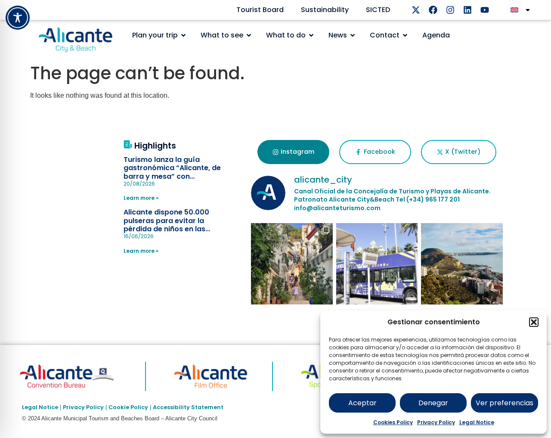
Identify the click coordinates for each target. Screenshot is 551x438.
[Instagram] (450, 10)
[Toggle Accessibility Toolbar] (17, 17)
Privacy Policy (436, 422)
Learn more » (141, 198)
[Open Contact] (405, 35)
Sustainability (325, 10)
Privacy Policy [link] (83, 407)
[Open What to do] (311, 35)
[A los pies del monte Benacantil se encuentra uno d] (292, 264)
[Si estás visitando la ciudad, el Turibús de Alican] (377, 264)
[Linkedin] (467, 10)
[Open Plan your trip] (183, 35)
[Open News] (352, 35)
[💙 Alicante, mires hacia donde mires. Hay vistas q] (462, 264)
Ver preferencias (504, 403)
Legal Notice (476, 422)
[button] (533, 322)
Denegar (433, 403)
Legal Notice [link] (40, 407)
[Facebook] (433, 10)
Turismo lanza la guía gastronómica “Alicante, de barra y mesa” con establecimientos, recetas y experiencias (173, 176)
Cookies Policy (393, 422)
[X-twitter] (415, 10)
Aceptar (362, 403)
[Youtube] (484, 10)
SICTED (378, 10)
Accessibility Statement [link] (188, 407)
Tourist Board (260, 10)
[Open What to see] (248, 35)
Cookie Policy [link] (128, 407)
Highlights (155, 146)
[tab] (293, 152)
